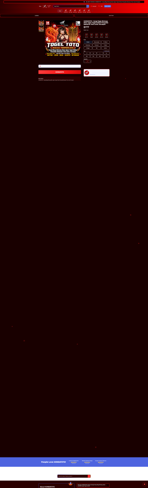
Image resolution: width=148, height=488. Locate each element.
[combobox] (69, 6)
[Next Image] (79, 39)
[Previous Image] (47, 39)
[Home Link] (47, 6)
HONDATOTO (59, 72)
